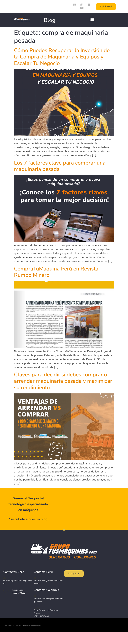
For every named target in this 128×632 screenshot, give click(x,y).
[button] (92, 19)
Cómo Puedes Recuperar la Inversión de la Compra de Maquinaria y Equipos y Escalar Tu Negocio (62, 57)
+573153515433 (41, 616)
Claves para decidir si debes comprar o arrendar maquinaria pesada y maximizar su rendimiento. (63, 381)
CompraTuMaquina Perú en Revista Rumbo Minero (56, 272)
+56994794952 (18, 593)
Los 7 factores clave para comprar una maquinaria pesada (60, 166)
